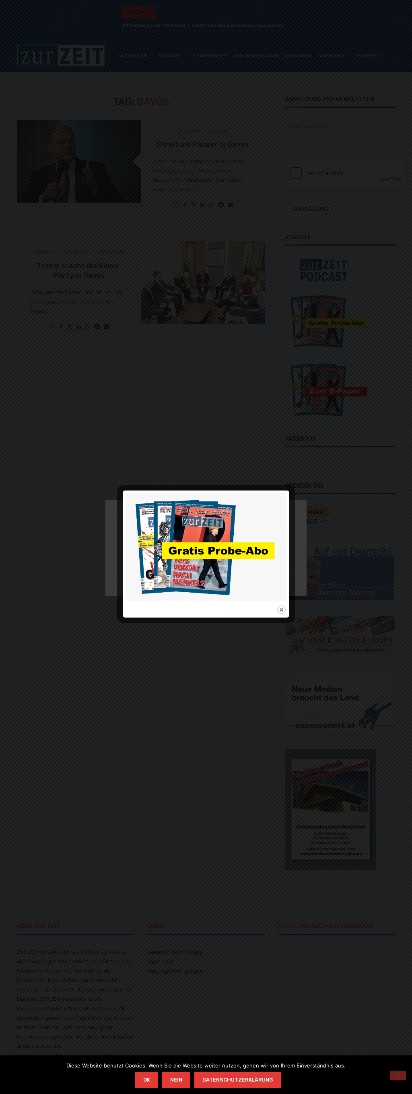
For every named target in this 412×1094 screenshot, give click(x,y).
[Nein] (398, 1075)
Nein (176, 1080)
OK (146, 1080)
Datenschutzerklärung (237, 1080)
